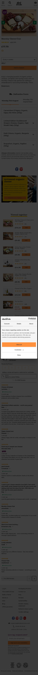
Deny (19, 355)
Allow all (19, 344)
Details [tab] (19, 323)
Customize (18, 350)
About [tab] (31, 323)
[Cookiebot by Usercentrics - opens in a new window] (28, 319)
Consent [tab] (6, 323)
